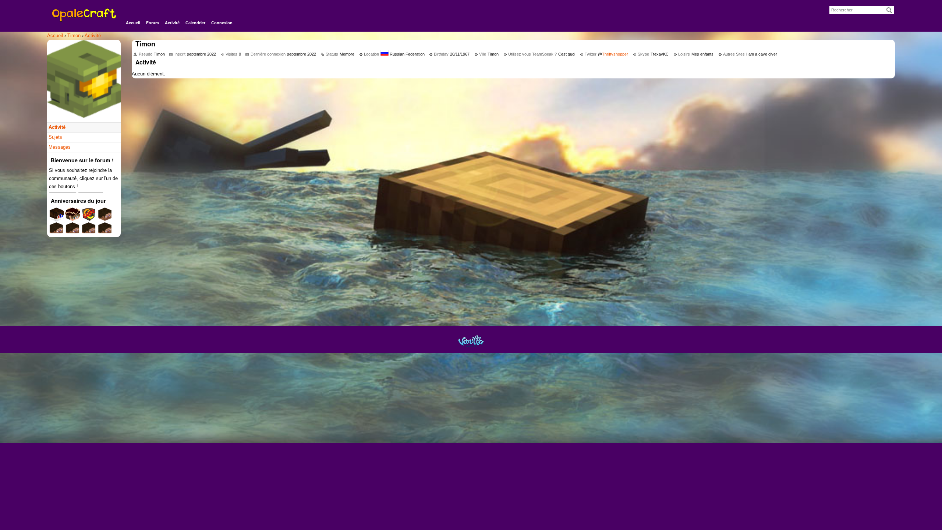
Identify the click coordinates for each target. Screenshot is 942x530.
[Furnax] (56, 217)
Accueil (133, 23)
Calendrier (195, 23)
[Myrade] (72, 217)
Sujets (55, 137)
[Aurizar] (72, 231)
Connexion (222, 23)
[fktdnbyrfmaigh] (105, 217)
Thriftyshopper (615, 54)
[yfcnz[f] (88, 231)
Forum (152, 23)
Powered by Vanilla (471, 341)
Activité (172, 23)
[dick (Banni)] (88, 217)
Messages (60, 147)
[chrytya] (105, 231)
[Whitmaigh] (56, 231)
